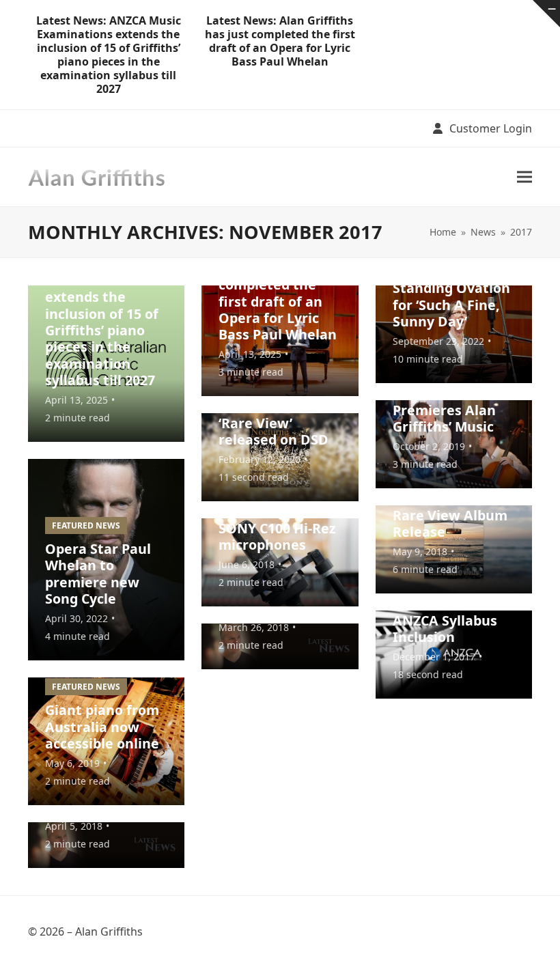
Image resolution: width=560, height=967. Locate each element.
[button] (524, 176)
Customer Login (490, 128)
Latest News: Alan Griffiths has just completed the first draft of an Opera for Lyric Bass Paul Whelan (280, 41)
